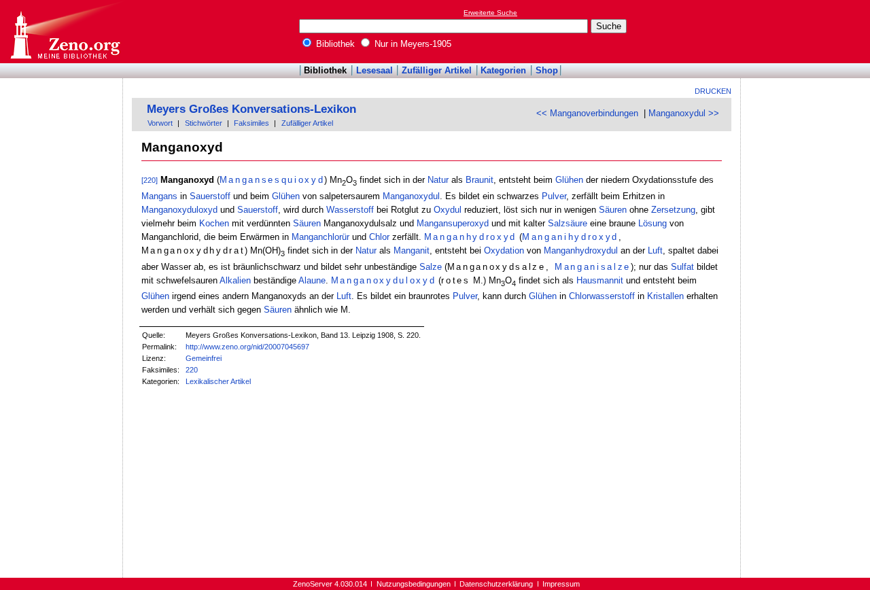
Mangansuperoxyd (453, 223)
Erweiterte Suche (490, 12)
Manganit (412, 250)
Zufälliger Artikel (437, 70)
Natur (438, 180)
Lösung (652, 223)
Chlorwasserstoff (602, 296)
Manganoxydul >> (683, 113)
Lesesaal (374, 70)
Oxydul (448, 210)
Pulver (554, 196)
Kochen (214, 223)
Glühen (569, 180)
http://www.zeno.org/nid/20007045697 (247, 347)
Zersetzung (673, 210)
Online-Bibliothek (64, 31)
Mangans (159, 196)
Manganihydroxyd (570, 237)
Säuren (613, 210)
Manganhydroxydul (581, 250)
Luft (655, 250)
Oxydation (504, 250)
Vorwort (160, 123)
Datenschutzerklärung (496, 584)
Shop (547, 70)
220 (192, 370)
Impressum (561, 584)
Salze (430, 267)
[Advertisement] (807, 31)
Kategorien (503, 70)
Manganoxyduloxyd (179, 210)
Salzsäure (567, 223)
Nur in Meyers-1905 (411, 44)
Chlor (379, 237)
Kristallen (665, 296)
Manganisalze (593, 267)
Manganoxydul (411, 196)
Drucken (713, 91)
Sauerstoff (210, 196)
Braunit (479, 180)
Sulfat (682, 267)
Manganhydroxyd (470, 237)
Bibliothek (334, 44)
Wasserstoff (350, 210)
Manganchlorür (320, 237)
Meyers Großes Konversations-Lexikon (251, 109)
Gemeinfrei (204, 358)
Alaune (312, 280)
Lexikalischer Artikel (218, 381)
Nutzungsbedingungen (414, 584)
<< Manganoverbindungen (587, 113)
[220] (149, 180)
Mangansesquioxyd (272, 180)
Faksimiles (251, 123)
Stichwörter (203, 123)
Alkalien (235, 280)
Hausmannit (599, 280)
